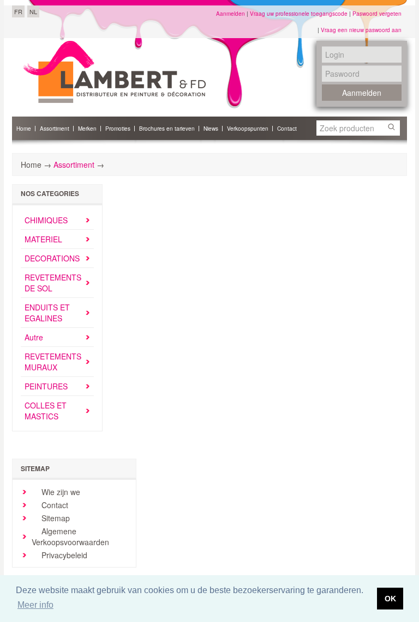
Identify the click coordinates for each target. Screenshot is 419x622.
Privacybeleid (63, 555)
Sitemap (54, 518)
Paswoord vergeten (377, 13)
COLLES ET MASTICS (46, 411)
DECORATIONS (52, 258)
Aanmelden (230, 13)
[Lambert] (114, 72)
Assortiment (73, 164)
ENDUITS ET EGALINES (47, 313)
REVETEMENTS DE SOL (53, 283)
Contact (53, 504)
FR (18, 11)
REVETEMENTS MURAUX (53, 362)
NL (33, 11)
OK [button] (390, 598)
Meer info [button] (35, 604)
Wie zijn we (59, 491)
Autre (34, 337)
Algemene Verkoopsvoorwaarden (70, 536)
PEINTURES (46, 386)
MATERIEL (43, 239)
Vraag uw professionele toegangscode (299, 13)
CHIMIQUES (46, 220)
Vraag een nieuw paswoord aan (361, 30)
